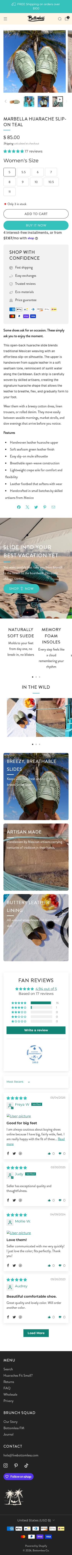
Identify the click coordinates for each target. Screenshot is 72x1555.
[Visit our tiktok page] (26, 1465)
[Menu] (5, 19)
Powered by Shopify (36, 1546)
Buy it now (36, 225)
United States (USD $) (34, 1520)
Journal (8, 1434)
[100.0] (34, 1053)
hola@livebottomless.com (20, 1455)
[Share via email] (53, 507)
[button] (14, 151)
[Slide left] (6, 101)
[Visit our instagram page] (5, 1465)
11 (10, 191)
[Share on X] (27, 507)
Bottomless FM (13, 1428)
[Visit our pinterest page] (16, 1465)
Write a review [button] (36, 1030)
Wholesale (10, 1394)
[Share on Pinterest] (44, 507)
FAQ (7, 1388)
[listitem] (36, 6)
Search (8, 1369)
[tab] (32, 677)
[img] (17, 1098)
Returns (8, 1381)
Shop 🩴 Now (21, 588)
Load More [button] (36, 1333)
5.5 (24, 172)
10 (36, 182)
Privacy (8, 1400)
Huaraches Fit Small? (18, 1375)
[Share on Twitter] (36, 507)
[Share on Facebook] (18, 507)
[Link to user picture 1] (36, 1116)
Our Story (10, 1421)
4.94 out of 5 (46, 989)
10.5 (51, 182)
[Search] (60, 19)
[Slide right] (65, 101)
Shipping (8, 143)
